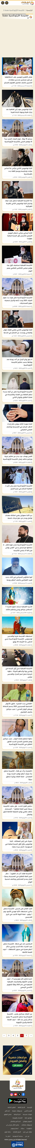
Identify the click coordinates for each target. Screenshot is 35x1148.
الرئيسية (29, 10)
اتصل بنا (8, 1136)
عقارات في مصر (27, 1132)
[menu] (6, 3)
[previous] (31, 1035)
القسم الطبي (28, 1111)
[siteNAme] (28, 2)
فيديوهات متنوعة (17, 1111)
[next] (4, 1035)
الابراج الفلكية (17, 1132)
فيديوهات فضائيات (26, 1125)
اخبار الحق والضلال (15, 1121)
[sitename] (17, 1084)
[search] (2, 3)
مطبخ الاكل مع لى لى (12, 1125)
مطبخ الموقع (7, 1114)
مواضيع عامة (28, 1118)
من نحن (27, 1136)
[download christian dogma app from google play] (17, 1101)
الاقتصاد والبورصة (17, 1118)
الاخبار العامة (21, 1107)
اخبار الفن (7, 1111)
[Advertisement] (17, 38)
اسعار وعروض (14, 1128)
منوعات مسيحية (27, 1114)
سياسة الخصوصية (18, 1136)
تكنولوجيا (29, 1128)
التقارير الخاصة (11, 1107)
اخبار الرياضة (17, 1114)
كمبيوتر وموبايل (27, 1121)
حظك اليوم (8, 1132)
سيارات (22, 1128)
